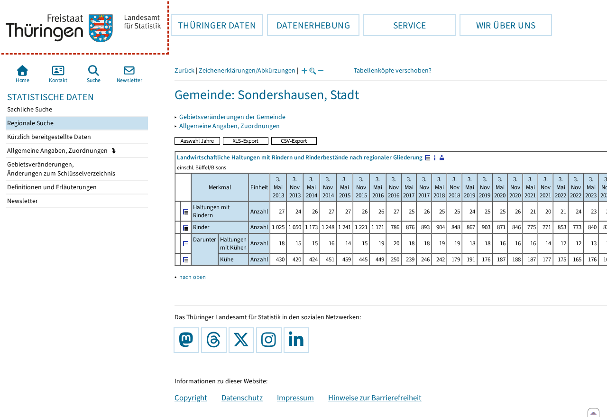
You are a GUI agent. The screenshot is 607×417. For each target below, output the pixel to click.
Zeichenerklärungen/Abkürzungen (247, 70)
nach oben (192, 277)
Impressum (295, 397)
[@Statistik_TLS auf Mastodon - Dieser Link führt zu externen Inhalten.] (188, 340)
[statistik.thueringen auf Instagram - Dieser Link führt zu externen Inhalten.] (271, 340)
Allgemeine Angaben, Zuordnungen (58, 150)
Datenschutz (242, 397)
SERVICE (394, 25)
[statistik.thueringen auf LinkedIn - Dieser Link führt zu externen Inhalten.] (298, 340)
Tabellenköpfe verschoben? (393, 70)
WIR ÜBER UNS (497, 25)
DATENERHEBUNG (308, 25)
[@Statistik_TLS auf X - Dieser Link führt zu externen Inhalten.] (243, 340)
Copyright (191, 397)
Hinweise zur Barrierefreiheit (375, 397)
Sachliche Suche (29, 109)
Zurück (184, 70)
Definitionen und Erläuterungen (51, 187)
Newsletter (22, 200)
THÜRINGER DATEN (213, 25)
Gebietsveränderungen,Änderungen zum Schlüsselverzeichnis (60, 169)
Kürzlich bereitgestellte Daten (48, 136)
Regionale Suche (30, 123)
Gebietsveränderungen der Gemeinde (232, 116)
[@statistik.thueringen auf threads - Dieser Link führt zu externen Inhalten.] (216, 340)
